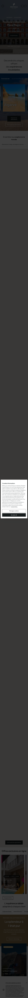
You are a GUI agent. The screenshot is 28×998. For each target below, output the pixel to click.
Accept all (14, 515)
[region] (14, 499)
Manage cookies (14, 511)
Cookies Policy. (14, 506)
